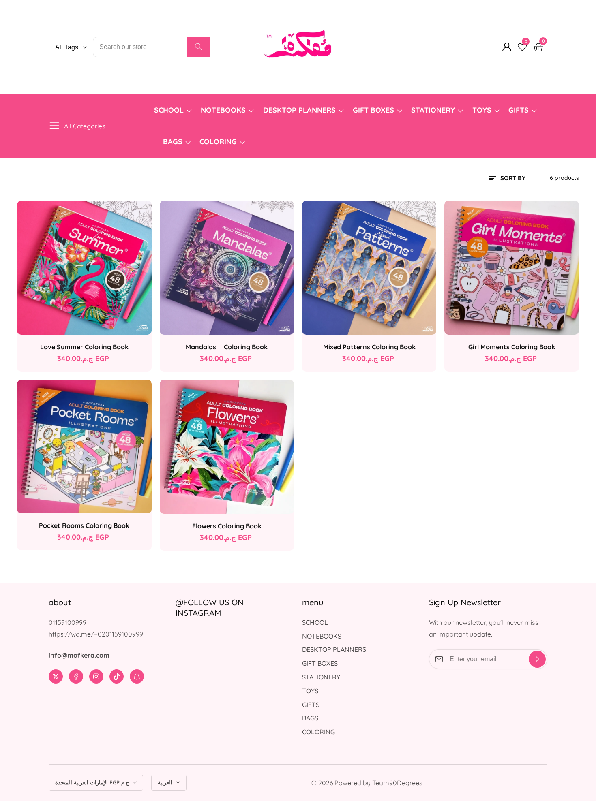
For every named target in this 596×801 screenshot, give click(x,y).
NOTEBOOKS (223, 110)
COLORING (219, 141)
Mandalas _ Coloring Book (227, 347)
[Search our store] (198, 47)
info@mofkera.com (79, 655)
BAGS (172, 141)
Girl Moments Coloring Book (511, 347)
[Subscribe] (537, 659)
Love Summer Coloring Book (84, 347)
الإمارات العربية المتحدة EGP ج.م (93, 782)
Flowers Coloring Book (227, 526)
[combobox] (151, 47)
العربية (166, 782)
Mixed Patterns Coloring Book (369, 347)
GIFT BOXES (373, 110)
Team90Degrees (397, 783)
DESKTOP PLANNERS (299, 110)
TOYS (481, 110)
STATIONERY (433, 110)
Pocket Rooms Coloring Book (84, 525)
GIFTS (518, 110)
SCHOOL (169, 110)
